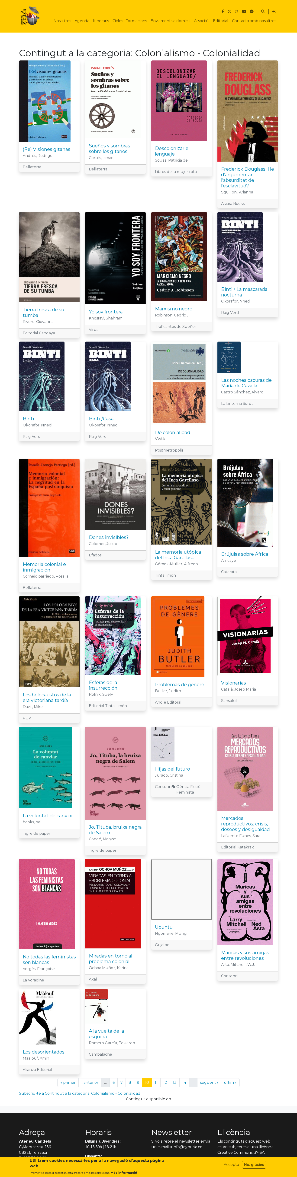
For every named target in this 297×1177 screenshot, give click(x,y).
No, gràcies (254, 1165)
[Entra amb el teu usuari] (274, 11)
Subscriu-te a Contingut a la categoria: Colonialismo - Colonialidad (79, 1093)
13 (176, 1082)
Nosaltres (62, 21)
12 (166, 1082)
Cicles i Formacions (130, 21)
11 (158, 1082)
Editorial (220, 21)
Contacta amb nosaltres (254, 21)
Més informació (124, 1172)
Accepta (231, 1164)
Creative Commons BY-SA (241, 1152)
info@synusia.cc (187, 1147)
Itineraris (101, 21)
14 (185, 1082)
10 (148, 1082)
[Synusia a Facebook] (223, 11)
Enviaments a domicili (170, 21)
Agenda (82, 21)
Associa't (201, 21)
